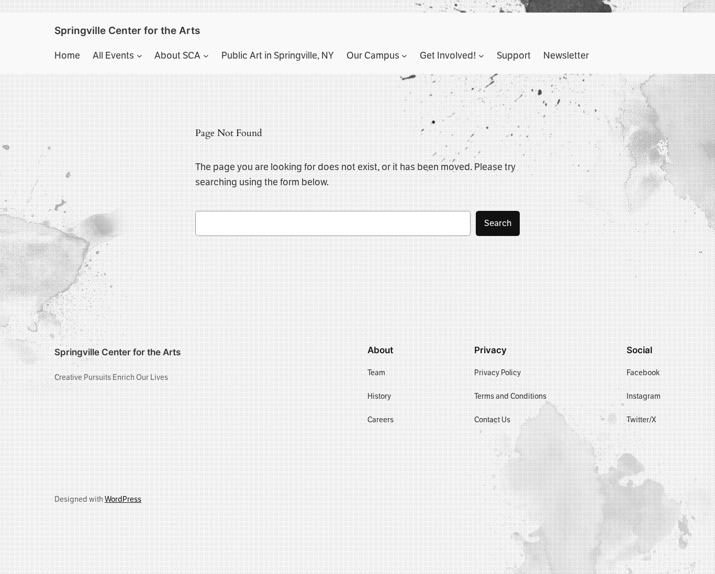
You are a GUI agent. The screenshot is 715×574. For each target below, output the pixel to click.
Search (497, 223)
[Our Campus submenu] (404, 56)
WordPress (123, 499)
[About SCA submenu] (206, 56)
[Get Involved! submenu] (481, 56)
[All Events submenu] (139, 56)
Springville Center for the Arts (127, 30)
